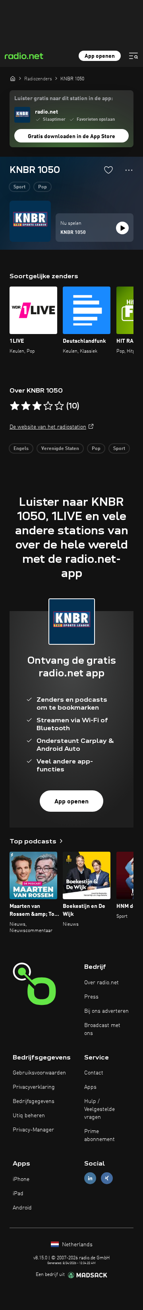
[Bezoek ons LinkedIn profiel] (90, 1178)
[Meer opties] (128, 170)
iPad (18, 1193)
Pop (42, 187)
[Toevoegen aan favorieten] (108, 169)
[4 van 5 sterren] (48, 406)
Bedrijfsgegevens (33, 1101)
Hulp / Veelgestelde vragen (99, 1109)
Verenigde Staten (60, 448)
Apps (90, 1087)
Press (91, 997)
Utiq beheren (29, 1115)
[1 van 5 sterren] (14, 406)
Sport (19, 187)
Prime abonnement (99, 1135)
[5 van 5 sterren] (59, 406)
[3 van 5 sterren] (37, 406)
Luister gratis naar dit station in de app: (63, 98)
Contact (93, 1073)
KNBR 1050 (73, 232)
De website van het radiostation (48, 427)
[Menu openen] (133, 56)
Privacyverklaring (34, 1087)
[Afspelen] (122, 228)
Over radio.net (101, 982)
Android (22, 1208)
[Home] (13, 78)
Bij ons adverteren (106, 1011)
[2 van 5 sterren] (25, 406)
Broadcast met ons (102, 1029)
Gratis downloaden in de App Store (71, 136)
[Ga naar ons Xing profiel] (107, 1178)
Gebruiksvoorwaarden (39, 1073)
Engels (21, 448)
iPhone (21, 1179)
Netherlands (76, 1244)
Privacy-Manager (33, 1130)
